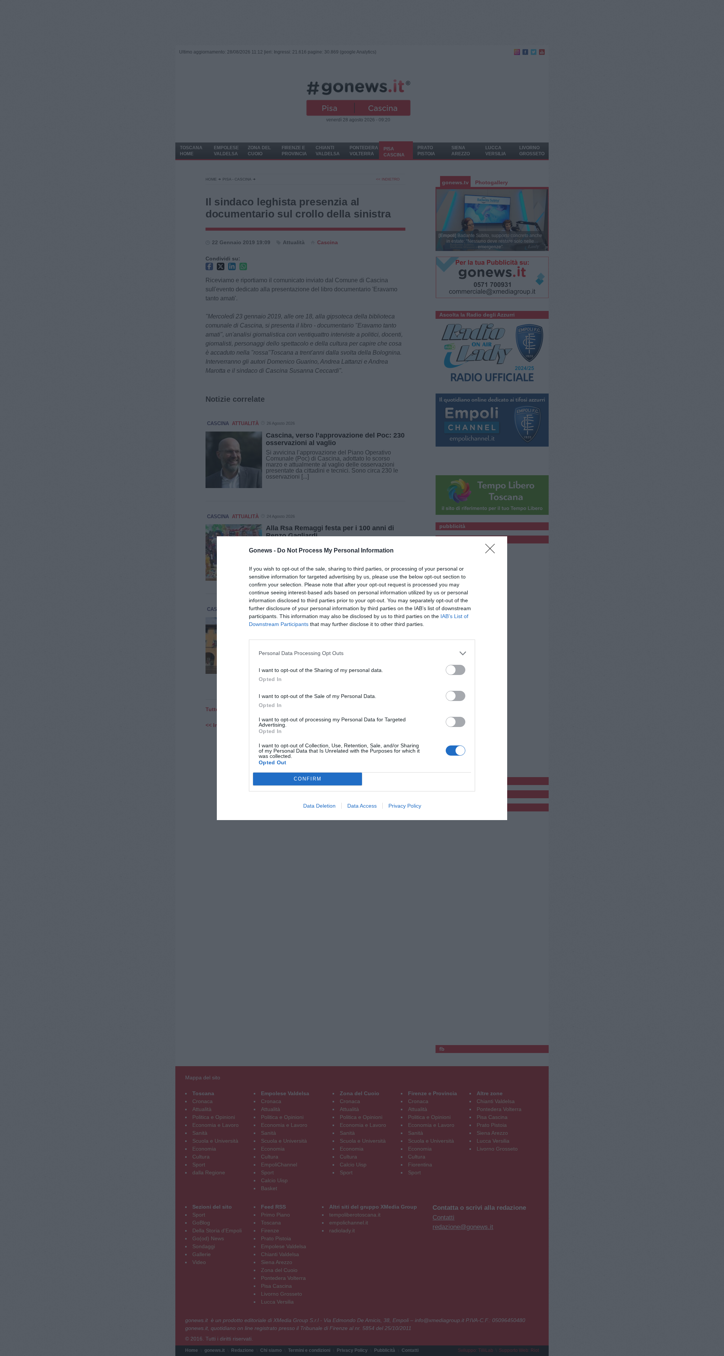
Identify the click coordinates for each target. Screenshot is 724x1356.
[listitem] (362, 653)
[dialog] (362, 678)
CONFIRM (308, 779)
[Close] (492, 551)
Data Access (362, 806)
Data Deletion (319, 806)
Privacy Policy (404, 806)
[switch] (455, 670)
